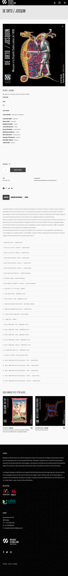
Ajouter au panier (18, 170)
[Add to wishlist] (9, 164)
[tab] (6, 197)
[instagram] (11, 552)
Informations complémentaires (16, 197)
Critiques (26, 197)
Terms (10, 564)
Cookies (15, 564)
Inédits (35, 180)
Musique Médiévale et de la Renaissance (47, 180)
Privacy (5, 564)
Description (6, 197)
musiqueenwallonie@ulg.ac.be (13, 528)
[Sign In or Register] (54, 2)
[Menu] (65, 2)
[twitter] (7, 552)
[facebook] (3, 552)
